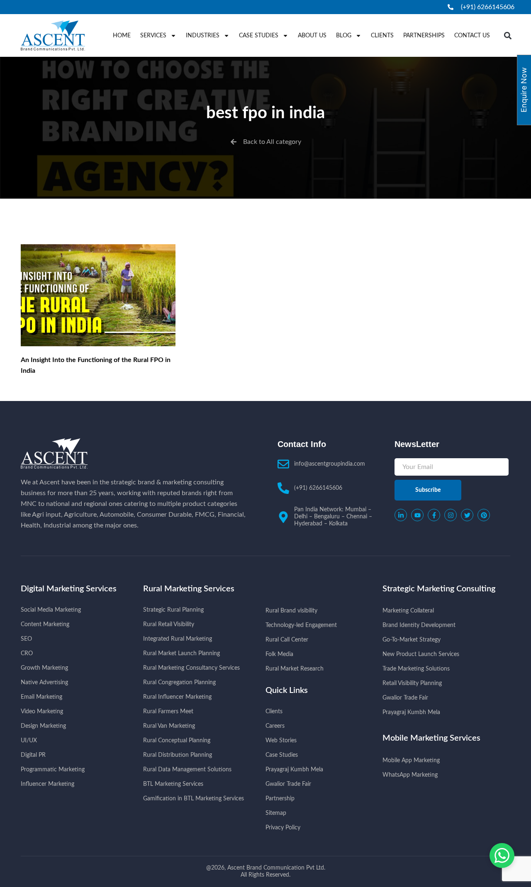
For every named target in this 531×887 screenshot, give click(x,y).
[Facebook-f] (434, 515)
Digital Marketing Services (69, 589)
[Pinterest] (483, 515)
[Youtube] (417, 515)
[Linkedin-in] (401, 515)
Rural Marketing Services (188, 589)
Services (153, 36)
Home (122, 36)
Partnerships (424, 36)
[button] (508, 35)
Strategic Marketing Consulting (438, 589)
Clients (382, 36)
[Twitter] (467, 515)
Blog (343, 36)
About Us (312, 36)
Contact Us (472, 36)
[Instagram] (450, 515)
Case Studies (258, 36)
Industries (202, 36)
